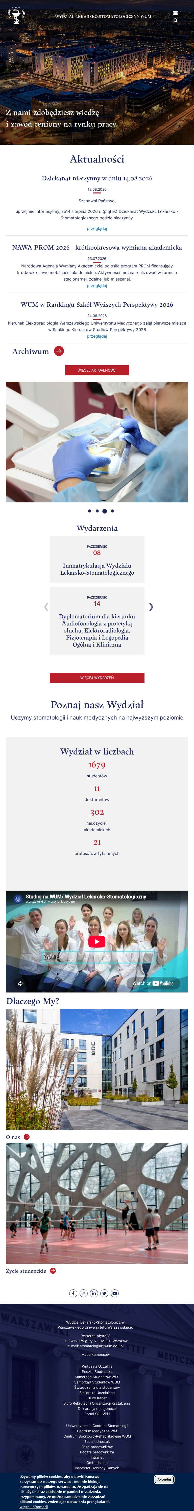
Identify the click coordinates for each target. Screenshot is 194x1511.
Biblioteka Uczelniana (97, 1392)
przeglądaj (97, 228)
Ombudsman (97, 1462)
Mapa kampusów (95, 1354)
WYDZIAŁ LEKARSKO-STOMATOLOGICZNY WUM (103, 16)
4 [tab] (108, 510)
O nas (13, 1137)
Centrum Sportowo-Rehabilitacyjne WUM (97, 1436)
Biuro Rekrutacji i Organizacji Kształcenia (97, 1403)
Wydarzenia (97, 528)
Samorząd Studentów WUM (97, 1382)
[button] (175, 13)
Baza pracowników (97, 1447)
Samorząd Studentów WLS (97, 1377)
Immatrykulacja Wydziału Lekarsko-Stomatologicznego (97, 569)
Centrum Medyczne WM (97, 1431)
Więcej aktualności (97, 370)
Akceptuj (164, 1479)
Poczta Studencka (97, 1371)
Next (148, 604)
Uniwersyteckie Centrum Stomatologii (97, 1425)
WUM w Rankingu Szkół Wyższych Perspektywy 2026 (97, 304)
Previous (43, 604)
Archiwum (30, 351)
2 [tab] (93, 510)
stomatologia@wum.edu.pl (102, 1346)
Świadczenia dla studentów (97, 1387)
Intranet (97, 1457)
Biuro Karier (97, 1398)
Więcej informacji (33, 1507)
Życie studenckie (26, 1270)
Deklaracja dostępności (97, 1408)
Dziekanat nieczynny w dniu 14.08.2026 (97, 178)
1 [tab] (85, 510)
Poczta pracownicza (97, 1452)
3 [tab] (100, 510)
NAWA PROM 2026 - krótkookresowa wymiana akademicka (97, 247)
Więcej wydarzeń (97, 677)
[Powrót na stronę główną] (16, 28)
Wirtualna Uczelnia (97, 1366)
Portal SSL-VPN (97, 1414)
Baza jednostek (97, 1441)
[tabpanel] (97, 444)
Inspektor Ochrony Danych (97, 1468)
